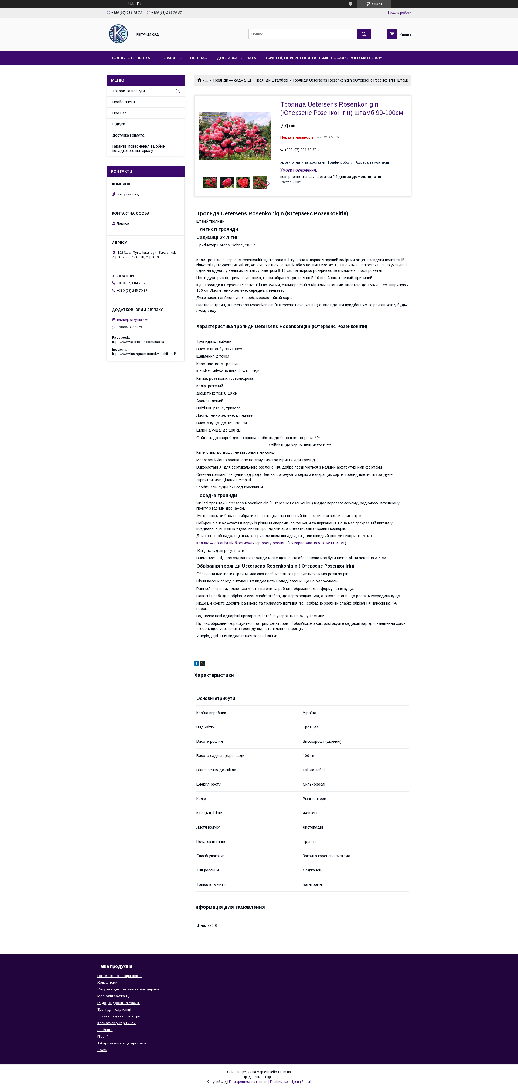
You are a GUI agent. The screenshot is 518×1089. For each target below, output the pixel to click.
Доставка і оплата (236, 58)
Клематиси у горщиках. (116, 1023)
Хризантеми (107, 983)
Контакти (122, 72)
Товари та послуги (128, 91)
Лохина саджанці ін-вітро (118, 1016)
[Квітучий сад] (118, 44)
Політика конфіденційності (290, 1082)
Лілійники (105, 1030)
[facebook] (196, 664)
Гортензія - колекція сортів (119, 976)
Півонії (102, 1036)
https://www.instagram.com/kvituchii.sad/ (144, 354)
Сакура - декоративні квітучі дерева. (128, 989)
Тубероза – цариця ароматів (121, 1043)
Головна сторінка (131, 58)
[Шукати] (364, 34)
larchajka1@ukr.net (132, 320)
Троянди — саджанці (231, 80)
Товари (167, 58)
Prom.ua (284, 1072)
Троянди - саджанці (114, 1009)
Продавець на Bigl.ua (259, 1077)
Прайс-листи (123, 102)
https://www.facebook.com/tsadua (138, 342)
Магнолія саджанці (113, 996)
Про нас (198, 58)
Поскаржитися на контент (248, 1082)
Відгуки (118, 124)
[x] (202, 664)
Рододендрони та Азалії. (118, 1003)
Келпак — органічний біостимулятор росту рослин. (241, 543)
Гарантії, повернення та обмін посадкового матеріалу (324, 58)
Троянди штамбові (271, 80)
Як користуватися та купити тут (317, 543)
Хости (102, 1050)
